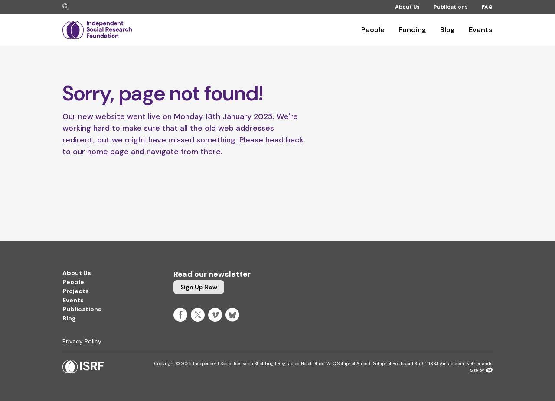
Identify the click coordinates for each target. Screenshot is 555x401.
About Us (407, 6)
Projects (75, 291)
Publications (451, 6)
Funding (412, 29)
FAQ (487, 6)
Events (481, 29)
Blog (447, 29)
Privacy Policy (81, 341)
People (373, 29)
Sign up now (198, 287)
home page (108, 151)
